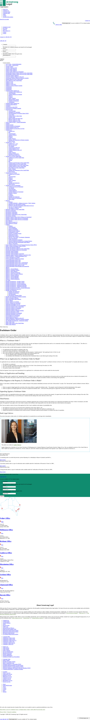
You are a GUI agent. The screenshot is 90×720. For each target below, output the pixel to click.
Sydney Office (5, 518)
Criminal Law (6, 10)
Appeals (10, 160)
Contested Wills (6, 13)
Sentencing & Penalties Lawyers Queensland (16, 305)
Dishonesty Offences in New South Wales (15, 209)
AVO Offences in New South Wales (14, 80)
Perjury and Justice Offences (12, 298)
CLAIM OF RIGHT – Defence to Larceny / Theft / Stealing (21, 203)
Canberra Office (6, 553)
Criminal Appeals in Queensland (13, 126)
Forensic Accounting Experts (14, 233)
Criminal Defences (12, 190)
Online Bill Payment (7, 685)
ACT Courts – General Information (13, 64)
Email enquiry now (84, 718)
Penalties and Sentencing (13, 183)
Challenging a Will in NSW (9, 639)
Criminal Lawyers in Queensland (13, 185)
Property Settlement (7, 654)
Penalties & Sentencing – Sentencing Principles (16, 285)
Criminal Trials (11, 117)
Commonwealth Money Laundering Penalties (13, 669)
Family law (5, 9)
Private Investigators (12, 238)
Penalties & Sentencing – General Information (16, 284)
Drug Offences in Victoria (11, 223)
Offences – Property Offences (12, 275)
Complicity (8, 105)
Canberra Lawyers (7, 678)
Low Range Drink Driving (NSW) (10, 634)
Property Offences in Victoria (12, 301)
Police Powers (11, 141)
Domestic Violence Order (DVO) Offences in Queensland (18, 217)
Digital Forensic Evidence (14, 231)
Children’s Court (9, 81)
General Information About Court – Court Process (17, 262)
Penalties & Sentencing (13, 100)
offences (7, 267)
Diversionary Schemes (11, 215)
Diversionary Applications (11, 212)
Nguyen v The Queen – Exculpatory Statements (19, 237)
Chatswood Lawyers (7, 674)
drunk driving (26, 618)
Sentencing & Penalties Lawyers (13, 304)
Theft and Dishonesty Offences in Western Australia (17, 319)
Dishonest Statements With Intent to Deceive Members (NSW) (17, 668)
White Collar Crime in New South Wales (15, 323)
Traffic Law (5, 626)
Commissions (9, 86)
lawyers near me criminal (71, 613)
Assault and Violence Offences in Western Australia (17, 78)
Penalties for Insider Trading (9, 661)
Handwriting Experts (13, 234)
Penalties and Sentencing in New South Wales (18, 170)
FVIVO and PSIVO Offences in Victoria (15, 258)
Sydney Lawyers (6, 673)
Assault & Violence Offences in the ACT (15, 76)
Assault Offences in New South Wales (14, 79)
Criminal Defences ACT (13, 148)
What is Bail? (11, 199)
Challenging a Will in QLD (9, 638)
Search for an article (4, 19)
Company (5, 44)
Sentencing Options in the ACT (13, 309)
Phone (4, 51)
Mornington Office (7, 564)
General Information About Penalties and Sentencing (17, 266)
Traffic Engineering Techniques (15, 239)
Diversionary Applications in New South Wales (16, 214)
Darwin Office (5, 595)
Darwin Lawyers (6, 681)
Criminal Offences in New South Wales (17, 166)
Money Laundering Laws (8, 663)
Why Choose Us (6, 30)
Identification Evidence (13, 236)
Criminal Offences (12, 135)
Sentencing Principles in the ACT (13, 314)
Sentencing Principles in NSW (12, 311)
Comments (5, 481)
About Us (10, 159)
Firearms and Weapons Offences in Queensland (16, 250)
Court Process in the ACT (14, 147)
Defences (10, 95)
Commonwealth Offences (11, 104)
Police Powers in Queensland (14, 198)
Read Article (3, 459)
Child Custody (6, 649)
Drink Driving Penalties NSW (9, 629)
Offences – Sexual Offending (12, 276)
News (4, 690)
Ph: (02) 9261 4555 (40, 709)
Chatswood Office (6, 585)
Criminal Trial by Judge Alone (15, 116)
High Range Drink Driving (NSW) (10, 630)
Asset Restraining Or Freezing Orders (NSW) (18, 113)
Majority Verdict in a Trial (14, 119)
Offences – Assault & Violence (13, 270)
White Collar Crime (10, 322)
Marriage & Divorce (7, 653)
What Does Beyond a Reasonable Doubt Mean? (19, 242)
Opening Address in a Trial (14, 121)
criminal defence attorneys (38, 618)
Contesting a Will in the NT (9, 643)
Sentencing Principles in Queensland (14, 313)
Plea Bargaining (12, 294)
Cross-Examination (12, 228)
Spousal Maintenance (7, 655)
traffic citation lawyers (17, 618)
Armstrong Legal (6, 27)
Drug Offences (9, 220)
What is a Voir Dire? (13, 243)
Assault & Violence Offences (12, 75)
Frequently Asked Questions (12, 251)
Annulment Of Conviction (14, 112)
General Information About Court (13, 260)
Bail (9, 132)
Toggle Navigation (4, 6)
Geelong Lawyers (7, 679)
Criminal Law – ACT (10, 142)
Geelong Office (5, 574)
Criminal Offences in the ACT (15, 150)
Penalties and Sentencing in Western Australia (18, 140)
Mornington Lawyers (7, 680)
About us (5, 29)
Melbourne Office (6, 530)
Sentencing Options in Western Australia (15, 310)
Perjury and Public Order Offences (13, 299)
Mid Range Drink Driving (8, 633)
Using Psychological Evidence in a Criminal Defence (20, 241)
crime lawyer (82, 613)
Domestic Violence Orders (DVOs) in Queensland (17, 218)
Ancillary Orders (9, 66)
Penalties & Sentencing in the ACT (13, 289)
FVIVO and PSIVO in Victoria (13, 257)
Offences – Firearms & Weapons (13, 272)
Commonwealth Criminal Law (12, 90)
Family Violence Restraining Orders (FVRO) (16, 246)
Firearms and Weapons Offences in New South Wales (17, 248)
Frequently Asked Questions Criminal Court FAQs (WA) (18, 255)
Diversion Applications (11, 210)
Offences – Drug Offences (12, 271)
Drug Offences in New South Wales (16, 167)
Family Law (5, 646)
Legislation (10, 195)
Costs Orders (11, 114)
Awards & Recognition (8, 17)
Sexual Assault (6, 625)
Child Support (6, 648)
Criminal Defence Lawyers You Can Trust (15, 128)
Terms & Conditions (11, 712)
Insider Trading (6, 660)
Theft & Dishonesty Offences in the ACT (15, 318)
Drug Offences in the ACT (12, 222)
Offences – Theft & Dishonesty (13, 279)
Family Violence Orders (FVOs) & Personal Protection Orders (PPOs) (21, 244)
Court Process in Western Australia (13, 108)
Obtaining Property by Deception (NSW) (12, 664)
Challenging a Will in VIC (8, 641)
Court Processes (12, 93)
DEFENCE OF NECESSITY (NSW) (16, 204)
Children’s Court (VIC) (11, 84)
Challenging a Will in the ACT (9, 640)
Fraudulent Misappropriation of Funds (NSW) (13, 665)
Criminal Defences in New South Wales (17, 164)
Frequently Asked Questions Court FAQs (15, 253)
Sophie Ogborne (17, 444)
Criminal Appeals (9, 124)
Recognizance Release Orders (15, 295)
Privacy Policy (3, 712)
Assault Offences (6, 623)
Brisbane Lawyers (7, 675)
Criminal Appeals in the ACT (12, 127)
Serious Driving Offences (8, 628)
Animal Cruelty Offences (11, 69)
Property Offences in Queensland (13, 303)
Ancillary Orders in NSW (11, 68)
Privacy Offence (9, 300)
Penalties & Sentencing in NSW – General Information (18, 287)
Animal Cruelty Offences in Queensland (14, 71)
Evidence (10, 97)
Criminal (7, 123)
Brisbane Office (5, 541)
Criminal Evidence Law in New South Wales (18, 165)
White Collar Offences (11, 324)
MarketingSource (6, 55)
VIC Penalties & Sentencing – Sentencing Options (17, 320)
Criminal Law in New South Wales (13, 156)
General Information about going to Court (15, 265)
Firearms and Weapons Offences (13, 247)
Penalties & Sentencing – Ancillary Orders (15, 281)
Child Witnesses (12, 227)
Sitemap (4, 691)
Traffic (4, 14)
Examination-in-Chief (13, 232)
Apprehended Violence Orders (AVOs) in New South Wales (19, 73)
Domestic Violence (12, 193)
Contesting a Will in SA (8, 644)
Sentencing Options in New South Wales (15, 306)
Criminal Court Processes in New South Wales (18, 162)
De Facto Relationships (8, 651)
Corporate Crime (6, 11)
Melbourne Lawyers (7, 676)
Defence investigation (13, 229)
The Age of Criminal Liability (15, 207)
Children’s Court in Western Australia (14, 85)
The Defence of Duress (13, 208)
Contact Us (87, 20)
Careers (4, 33)
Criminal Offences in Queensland (15, 191)
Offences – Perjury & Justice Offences (14, 274)
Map (2, 521)
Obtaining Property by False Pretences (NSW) (13, 666)
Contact (4, 15)
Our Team (5, 28)
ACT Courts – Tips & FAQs (12, 65)
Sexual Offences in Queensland (13, 315)
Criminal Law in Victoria (11, 172)
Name (4, 48)
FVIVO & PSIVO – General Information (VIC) (16, 256)
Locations (5, 671)
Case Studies (11, 146)
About (4, 684)
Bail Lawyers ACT (12, 145)
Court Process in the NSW (11, 107)
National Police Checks (13, 99)
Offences (10, 181)
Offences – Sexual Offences (12, 268)
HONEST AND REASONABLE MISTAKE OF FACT (21, 205)
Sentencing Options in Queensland (13, 308)
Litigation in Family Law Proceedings (11, 656)
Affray (4, 624)
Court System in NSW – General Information (16, 122)
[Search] (3, 34)
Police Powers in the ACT (14, 155)
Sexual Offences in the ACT (12, 316)
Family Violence (12, 98)
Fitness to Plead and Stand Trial (15, 118)
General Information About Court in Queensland (16, 263)
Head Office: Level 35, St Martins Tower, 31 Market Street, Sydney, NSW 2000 (18, 709)
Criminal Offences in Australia (15, 94)
